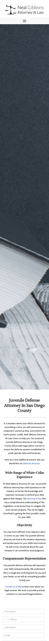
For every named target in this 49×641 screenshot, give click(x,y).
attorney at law (34, 498)
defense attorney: (31, 463)
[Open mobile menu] (24, 21)
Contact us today (13, 586)
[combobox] (6, 619)
